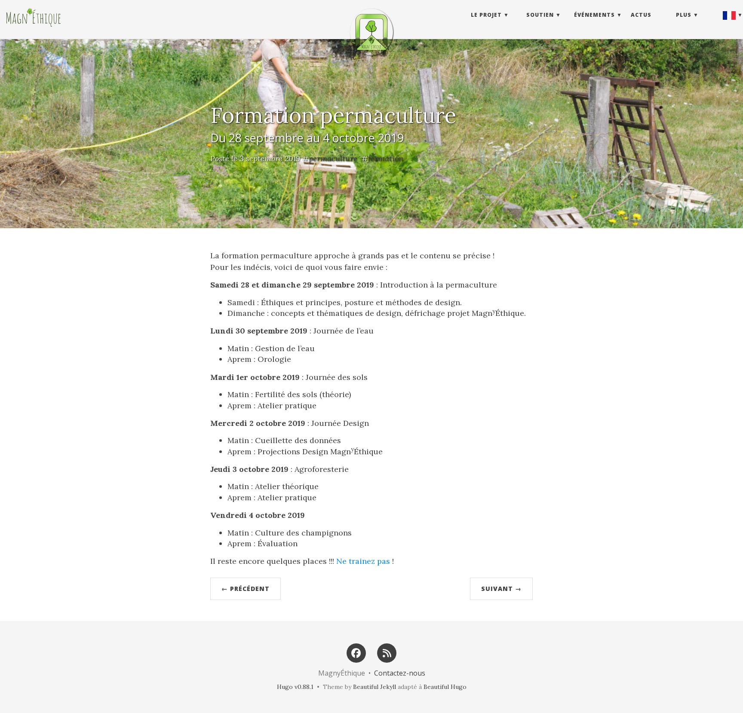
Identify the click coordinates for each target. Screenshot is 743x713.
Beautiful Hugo (445, 687)
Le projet (486, 14)
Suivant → (501, 588)
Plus (683, 14)
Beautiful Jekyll (374, 687)
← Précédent (245, 588)
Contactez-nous (399, 673)
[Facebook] (356, 652)
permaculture (333, 158)
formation (385, 158)
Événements (594, 14)
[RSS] (387, 652)
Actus (641, 14)
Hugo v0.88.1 (295, 687)
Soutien (540, 14)
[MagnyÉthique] (371, 32)
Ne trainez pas (363, 561)
